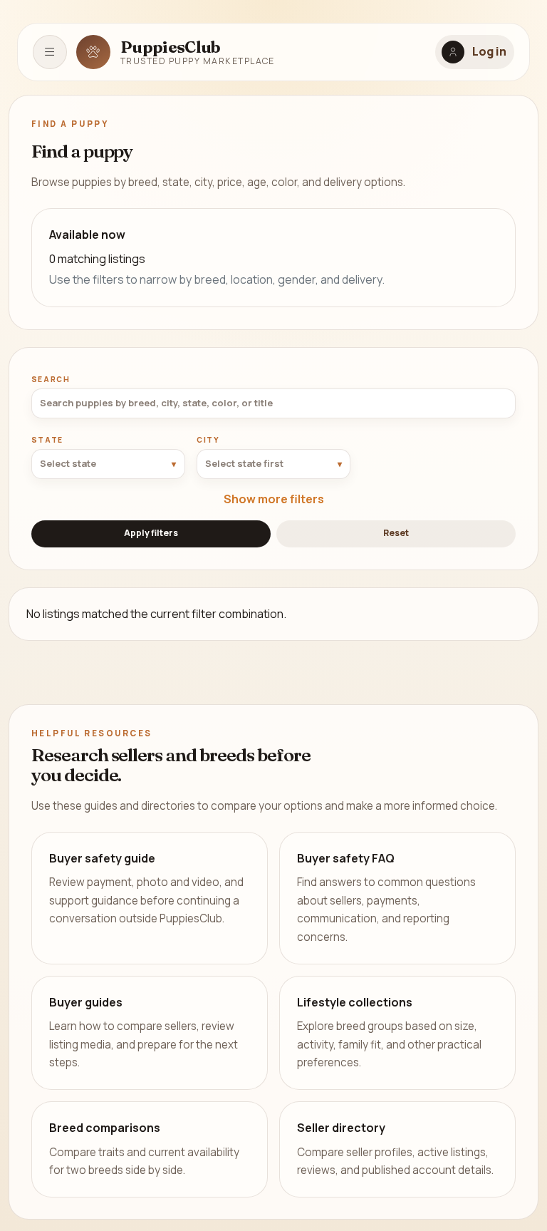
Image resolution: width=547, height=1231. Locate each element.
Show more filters (274, 499)
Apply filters (151, 533)
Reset (396, 533)
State (47, 440)
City (208, 440)
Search (51, 379)
